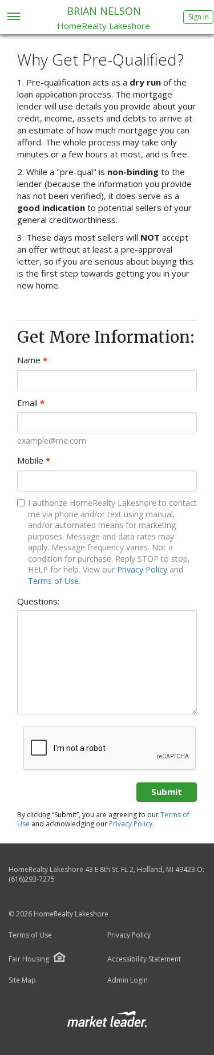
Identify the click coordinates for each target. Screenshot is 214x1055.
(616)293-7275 (32, 879)
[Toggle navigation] (13, 17)
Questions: (38, 601)
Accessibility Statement (144, 959)
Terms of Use (53, 580)
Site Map (22, 980)
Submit (166, 791)
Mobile (33, 460)
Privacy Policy (142, 569)
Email (31, 403)
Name (32, 360)
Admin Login (127, 980)
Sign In (198, 17)
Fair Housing (29, 959)
